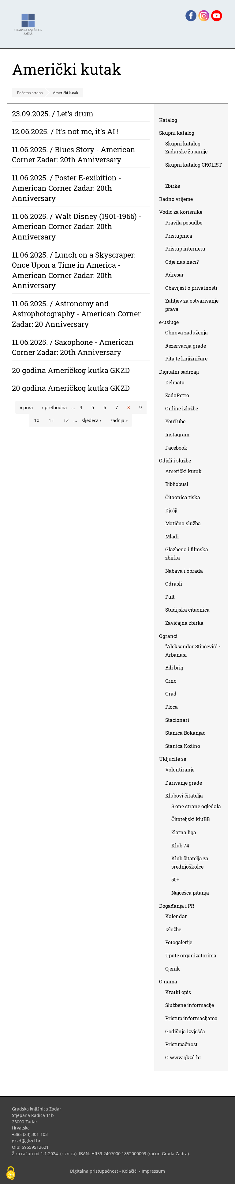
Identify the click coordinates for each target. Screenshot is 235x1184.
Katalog (170, 121)
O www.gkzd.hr (183, 1057)
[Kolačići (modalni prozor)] (10, 1173)
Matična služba (183, 523)
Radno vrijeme (176, 199)
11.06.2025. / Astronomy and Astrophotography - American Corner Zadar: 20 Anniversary (76, 314)
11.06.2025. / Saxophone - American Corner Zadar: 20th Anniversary (73, 347)
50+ (175, 879)
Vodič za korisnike (180, 212)
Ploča (171, 706)
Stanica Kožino (182, 746)
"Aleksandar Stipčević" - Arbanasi (193, 650)
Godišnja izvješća (185, 1031)
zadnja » (119, 420)
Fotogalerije (178, 942)
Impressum (153, 1171)
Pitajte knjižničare (188, 359)
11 (51, 420)
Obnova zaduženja (186, 332)
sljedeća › (91, 420)
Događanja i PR (176, 906)
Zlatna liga (183, 832)
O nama (168, 981)
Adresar (174, 274)
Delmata (177, 383)
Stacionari (177, 720)
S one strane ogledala (196, 806)
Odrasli (173, 583)
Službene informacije (189, 1005)
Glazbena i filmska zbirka (186, 553)
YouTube (177, 422)
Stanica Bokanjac (185, 733)
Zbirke (175, 187)
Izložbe (173, 929)
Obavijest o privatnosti (191, 288)
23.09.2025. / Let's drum (52, 114)
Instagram (179, 435)
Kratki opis (178, 992)
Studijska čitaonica (187, 609)
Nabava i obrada (184, 570)
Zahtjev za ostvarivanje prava (191, 304)
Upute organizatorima (190, 955)
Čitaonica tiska (182, 497)
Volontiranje (179, 769)
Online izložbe (181, 408)
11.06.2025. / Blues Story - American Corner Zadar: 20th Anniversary (73, 155)
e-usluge (169, 322)
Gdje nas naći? (182, 261)
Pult (170, 597)
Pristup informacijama (191, 1018)
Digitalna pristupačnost (94, 1171)
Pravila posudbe (183, 222)
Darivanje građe (183, 782)
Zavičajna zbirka (184, 623)
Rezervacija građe (185, 345)
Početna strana (30, 92)
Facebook (178, 448)
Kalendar (176, 916)
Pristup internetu (185, 248)
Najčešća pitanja (190, 892)
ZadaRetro (177, 395)
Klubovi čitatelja (184, 795)
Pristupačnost (181, 1044)
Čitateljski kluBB (190, 819)
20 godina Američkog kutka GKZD (71, 370)
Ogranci (168, 636)
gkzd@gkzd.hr (28, 1141)
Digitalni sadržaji (179, 371)
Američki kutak (183, 471)
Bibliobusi (176, 484)
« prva (26, 407)
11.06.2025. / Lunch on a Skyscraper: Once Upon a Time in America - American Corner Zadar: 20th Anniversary (74, 270)
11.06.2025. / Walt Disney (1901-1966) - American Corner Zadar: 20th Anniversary (76, 226)
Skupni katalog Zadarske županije (186, 147)
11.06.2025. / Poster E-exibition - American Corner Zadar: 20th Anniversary (66, 188)
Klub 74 (180, 845)
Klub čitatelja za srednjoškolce (189, 862)
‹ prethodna (54, 407)
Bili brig (174, 667)
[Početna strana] (29, 21)
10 (36, 420)
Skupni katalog (176, 133)
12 (66, 420)
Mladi (172, 536)
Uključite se (172, 759)
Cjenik (172, 968)
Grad (171, 693)
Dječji (171, 510)
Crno (171, 680)
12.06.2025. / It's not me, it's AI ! (65, 131)
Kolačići (130, 1171)
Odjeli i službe (175, 460)
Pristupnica (178, 235)
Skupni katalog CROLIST (193, 170)
